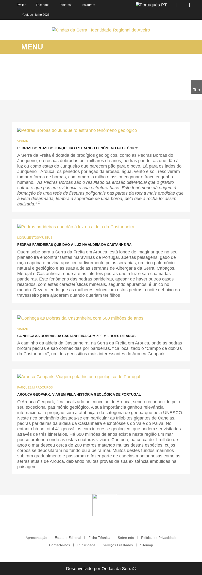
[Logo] (104, 505)
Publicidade (86, 545)
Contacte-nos (59, 545)
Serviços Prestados (118, 545)
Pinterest (65, 5)
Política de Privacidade (159, 538)
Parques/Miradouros (35, 387)
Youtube (27, 14)
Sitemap (146, 545)
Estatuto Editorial (68, 538)
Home (28, 93)
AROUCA (44, 93)
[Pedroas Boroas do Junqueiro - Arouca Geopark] (77, 130)
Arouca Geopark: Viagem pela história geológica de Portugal (79, 394)
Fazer (61, 93)
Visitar (22, 141)
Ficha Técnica (99, 538)
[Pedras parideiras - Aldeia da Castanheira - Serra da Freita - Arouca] (75, 227)
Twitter (21, 5)
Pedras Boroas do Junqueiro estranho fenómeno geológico (77, 148)
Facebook (42, 5)
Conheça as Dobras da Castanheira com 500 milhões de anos (76, 336)
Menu (31, 47)
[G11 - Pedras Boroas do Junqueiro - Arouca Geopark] (78, 376)
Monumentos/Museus (34, 237)
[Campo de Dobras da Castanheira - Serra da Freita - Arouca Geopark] (80, 318)
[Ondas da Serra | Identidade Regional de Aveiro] (101, 30)
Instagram (88, 5)
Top (196, 89)
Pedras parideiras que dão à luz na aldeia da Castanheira (74, 245)
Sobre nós (126, 538)
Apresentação (36, 538)
